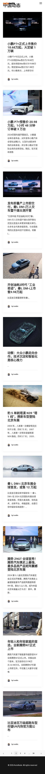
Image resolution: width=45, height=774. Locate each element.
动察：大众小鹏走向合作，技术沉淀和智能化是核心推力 (23, 356)
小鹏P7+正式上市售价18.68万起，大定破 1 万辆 (22, 47)
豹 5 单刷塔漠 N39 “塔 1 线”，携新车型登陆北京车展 (22, 416)
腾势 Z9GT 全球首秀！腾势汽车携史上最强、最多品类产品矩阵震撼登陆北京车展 (23, 564)
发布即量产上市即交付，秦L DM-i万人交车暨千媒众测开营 (21, 207)
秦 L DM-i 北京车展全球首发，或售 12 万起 (22, 485)
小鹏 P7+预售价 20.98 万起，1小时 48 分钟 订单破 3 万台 (22, 125)
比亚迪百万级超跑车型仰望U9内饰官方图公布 (23, 726)
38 (33, 753)
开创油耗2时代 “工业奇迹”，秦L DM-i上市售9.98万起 (22, 288)
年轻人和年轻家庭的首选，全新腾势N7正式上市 (23, 645)
